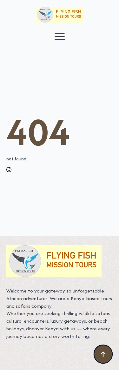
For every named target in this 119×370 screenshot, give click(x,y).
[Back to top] (103, 354)
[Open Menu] (60, 36)
